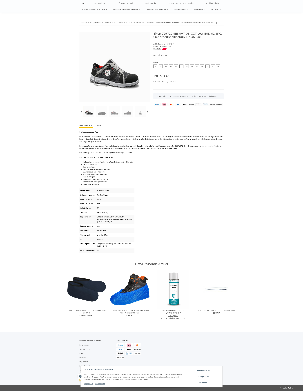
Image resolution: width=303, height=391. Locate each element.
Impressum (88, 384)
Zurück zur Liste (86, 23)
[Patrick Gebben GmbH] (83, 3)
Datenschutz (100, 384)
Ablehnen (203, 383)
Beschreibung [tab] (86, 125)
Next (148, 111)
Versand (172, 81)
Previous (81, 111)
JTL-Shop (291, 388)
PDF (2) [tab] (100, 125)
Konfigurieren (203, 376)
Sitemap (82, 357)
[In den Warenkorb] (81, 30)
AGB (81, 353)
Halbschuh (166, 46)
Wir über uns (84, 349)
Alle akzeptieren (203, 370)
